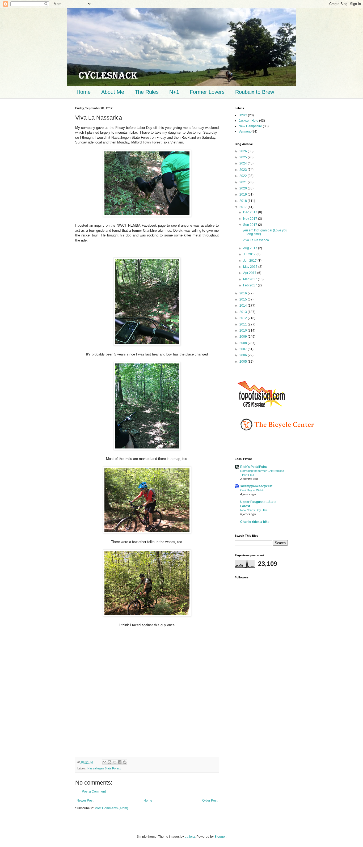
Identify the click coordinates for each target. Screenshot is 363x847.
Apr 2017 (250, 273)
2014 (243, 305)
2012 (243, 318)
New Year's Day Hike (254, 510)
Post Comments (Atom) (111, 808)
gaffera (190, 836)
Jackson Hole (248, 120)
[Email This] (104, 762)
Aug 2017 (250, 248)
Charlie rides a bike (254, 522)
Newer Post (85, 800)
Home (84, 92)
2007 (243, 349)
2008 (243, 343)
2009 (243, 336)
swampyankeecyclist (256, 486)
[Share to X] (114, 762)
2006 (243, 355)
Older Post (209, 800)
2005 (243, 361)
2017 (243, 207)
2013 (243, 312)
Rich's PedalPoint (253, 467)
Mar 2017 (250, 279)
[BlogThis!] (109, 762)
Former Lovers (207, 92)
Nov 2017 (250, 219)
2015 (243, 299)
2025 (243, 157)
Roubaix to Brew (254, 92)
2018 (243, 201)
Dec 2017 (250, 212)
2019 (243, 194)
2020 (243, 188)
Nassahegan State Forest (104, 768)
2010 (243, 330)
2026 (243, 151)
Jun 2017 (250, 260)
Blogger (220, 836)
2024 (243, 163)
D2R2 (243, 115)
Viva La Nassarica (256, 240)
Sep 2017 (250, 225)
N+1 (174, 92)
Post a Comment (94, 791)
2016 (243, 293)
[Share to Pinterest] (124, 762)
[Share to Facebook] (119, 762)
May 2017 (250, 267)
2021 (243, 182)
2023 (243, 170)
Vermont (245, 131)
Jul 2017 (249, 254)
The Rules (147, 92)
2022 (243, 176)
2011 (243, 324)
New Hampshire (250, 126)
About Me (112, 92)
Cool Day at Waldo (252, 490)
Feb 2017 (250, 285)
